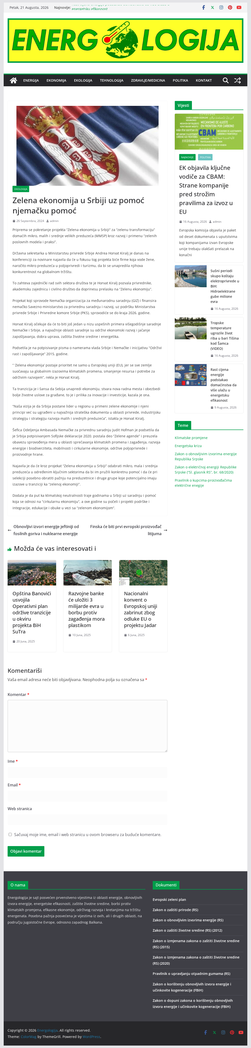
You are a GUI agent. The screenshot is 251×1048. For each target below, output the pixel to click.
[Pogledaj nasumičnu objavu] (237, 80)
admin (54, 221)
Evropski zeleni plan (169, 899)
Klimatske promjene (191, 437)
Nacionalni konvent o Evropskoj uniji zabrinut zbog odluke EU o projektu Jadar (140, 609)
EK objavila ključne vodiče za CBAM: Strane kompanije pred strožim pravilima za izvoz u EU (206, 190)
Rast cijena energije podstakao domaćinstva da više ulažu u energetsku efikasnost (224, 385)
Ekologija (83, 80)
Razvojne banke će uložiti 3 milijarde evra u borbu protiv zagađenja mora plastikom (86, 609)
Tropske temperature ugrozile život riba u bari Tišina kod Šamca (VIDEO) (225, 335)
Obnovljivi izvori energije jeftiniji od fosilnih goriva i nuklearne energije (46, 530)
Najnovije (187, 157)
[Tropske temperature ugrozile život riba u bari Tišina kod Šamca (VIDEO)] (191, 339)
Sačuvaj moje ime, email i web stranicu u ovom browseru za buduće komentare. (87, 834)
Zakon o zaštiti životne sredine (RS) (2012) (187, 930)
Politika (180, 80)
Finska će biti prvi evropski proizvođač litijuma (126, 530)
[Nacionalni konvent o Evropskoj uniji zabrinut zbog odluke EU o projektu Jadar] (143, 563)
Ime (13, 761)
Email (14, 785)
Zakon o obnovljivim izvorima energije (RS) (188, 920)
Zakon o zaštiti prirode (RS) (175, 909)
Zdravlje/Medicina (148, 80)
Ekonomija (56, 80)
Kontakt (204, 80)
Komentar (18, 694)
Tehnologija (111, 80)
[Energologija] (13, 80)
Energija (31, 80)
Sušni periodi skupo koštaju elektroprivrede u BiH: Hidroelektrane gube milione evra (225, 286)
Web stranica (20, 808)
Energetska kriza (188, 445)
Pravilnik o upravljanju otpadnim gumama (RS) (191, 973)
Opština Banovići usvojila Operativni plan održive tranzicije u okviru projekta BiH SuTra (32, 612)
